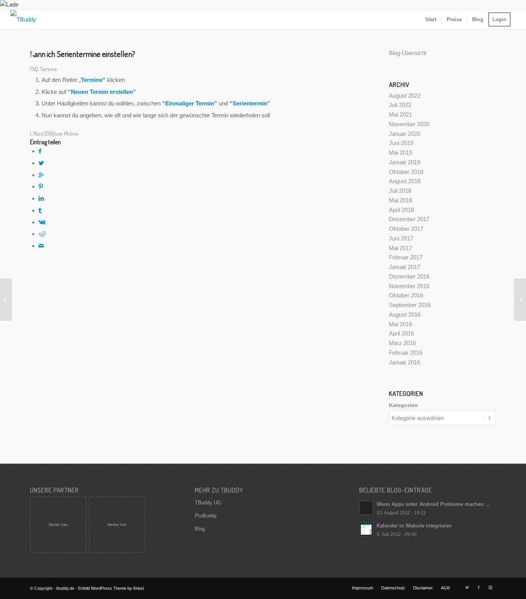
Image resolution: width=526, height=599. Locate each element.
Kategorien (403, 405)
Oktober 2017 (406, 228)
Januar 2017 (404, 267)
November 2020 (409, 124)
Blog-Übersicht (407, 53)
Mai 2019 (400, 152)
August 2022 (404, 95)
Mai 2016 (400, 324)
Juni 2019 (401, 143)
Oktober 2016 (406, 295)
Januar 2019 (404, 162)
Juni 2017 (401, 238)
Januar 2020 (404, 133)
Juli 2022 (400, 105)
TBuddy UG (208, 503)
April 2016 (401, 333)
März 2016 (402, 343)
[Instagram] (490, 587)
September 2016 (410, 305)
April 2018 (401, 210)
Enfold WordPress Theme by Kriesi (111, 588)
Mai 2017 (400, 248)
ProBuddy (206, 516)
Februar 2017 (405, 257)
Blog (200, 529)
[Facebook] (478, 587)
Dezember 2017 (409, 219)
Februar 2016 (405, 352)
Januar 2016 (404, 362)
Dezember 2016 (409, 276)
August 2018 (404, 181)
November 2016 (409, 286)
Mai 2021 (400, 114)
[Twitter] (467, 587)
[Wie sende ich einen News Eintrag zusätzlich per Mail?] (6, 300)
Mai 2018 (400, 200)
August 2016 (404, 314)
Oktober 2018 (406, 172)
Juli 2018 (400, 190)
